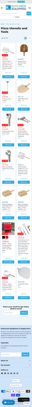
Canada (15, 385)
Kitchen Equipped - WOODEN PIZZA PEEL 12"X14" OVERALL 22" (7, 206)
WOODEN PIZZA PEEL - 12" (23, 99)
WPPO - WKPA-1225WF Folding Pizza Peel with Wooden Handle (7, 286)
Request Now (21, 1)
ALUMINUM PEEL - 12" (23, 285)
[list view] (29, 38)
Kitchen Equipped (6, 211)
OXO (3, 170)
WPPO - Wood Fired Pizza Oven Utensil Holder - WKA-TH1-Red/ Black (7, 247)
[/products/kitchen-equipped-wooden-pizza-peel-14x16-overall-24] (23, 193)
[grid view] (25, 38)
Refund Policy (17, 401)
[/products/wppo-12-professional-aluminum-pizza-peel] (23, 272)
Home (2, 24)
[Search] (29, 13)
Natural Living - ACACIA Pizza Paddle (22, 63)
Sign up (24, 313)
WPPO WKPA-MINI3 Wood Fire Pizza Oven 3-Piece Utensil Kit (23, 133)
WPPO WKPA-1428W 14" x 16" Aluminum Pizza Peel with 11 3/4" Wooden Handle (23, 170)
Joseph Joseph (5, 134)
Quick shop (8, 73)
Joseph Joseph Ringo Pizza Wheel (8, 132)
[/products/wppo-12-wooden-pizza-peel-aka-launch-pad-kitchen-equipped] (23, 87)
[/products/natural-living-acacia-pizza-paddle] (23, 50)
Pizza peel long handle (6, 99)
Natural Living (21, 66)
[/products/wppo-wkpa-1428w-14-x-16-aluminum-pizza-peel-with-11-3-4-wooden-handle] (23, 155)
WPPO (3, 70)
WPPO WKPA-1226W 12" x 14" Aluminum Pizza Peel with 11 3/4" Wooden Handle (7, 65)
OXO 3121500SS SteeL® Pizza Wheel (8, 168)
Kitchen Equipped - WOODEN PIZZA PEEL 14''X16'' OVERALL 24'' (23, 206)
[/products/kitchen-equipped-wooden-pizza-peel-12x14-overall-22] (8, 193)
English (15, 380)
